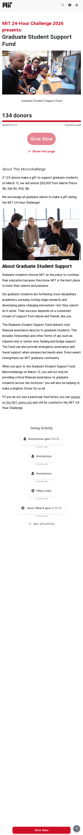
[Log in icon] (69, 5)
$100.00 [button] (57, 508)
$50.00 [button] (55, 439)
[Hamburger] (76, 5)
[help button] (76, 828)
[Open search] (62, 5)
